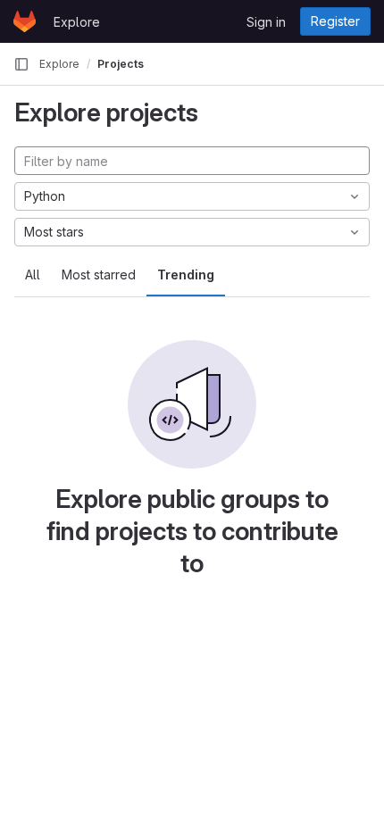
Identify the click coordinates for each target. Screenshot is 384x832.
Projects (120, 64)
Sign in (266, 21)
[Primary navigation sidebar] (21, 64)
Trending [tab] (185, 274)
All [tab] (32, 274)
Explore (77, 21)
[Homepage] (24, 21)
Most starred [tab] (99, 274)
